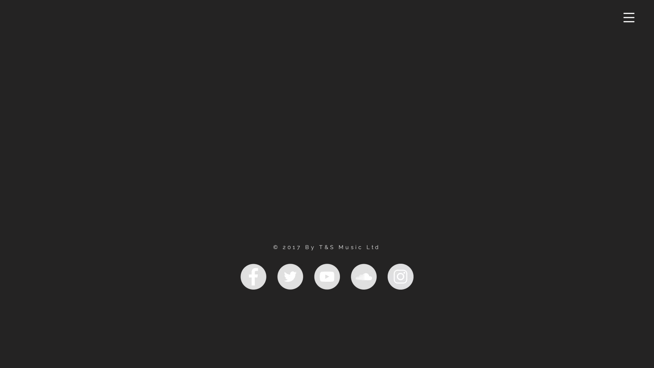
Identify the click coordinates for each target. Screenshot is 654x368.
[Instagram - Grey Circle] (401, 277)
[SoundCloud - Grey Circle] (364, 277)
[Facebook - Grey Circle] (253, 277)
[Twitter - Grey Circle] (290, 277)
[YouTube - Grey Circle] (327, 277)
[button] (629, 18)
